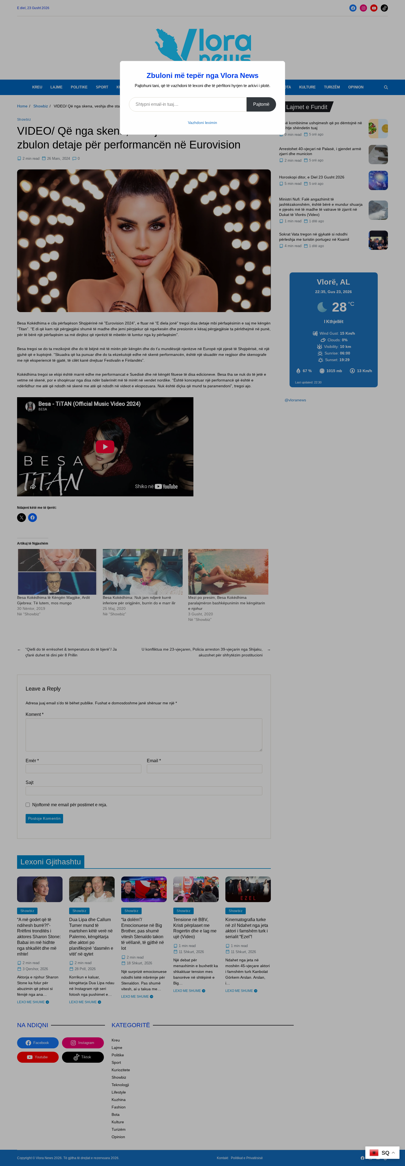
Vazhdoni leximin (202, 122)
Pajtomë (261, 104)
